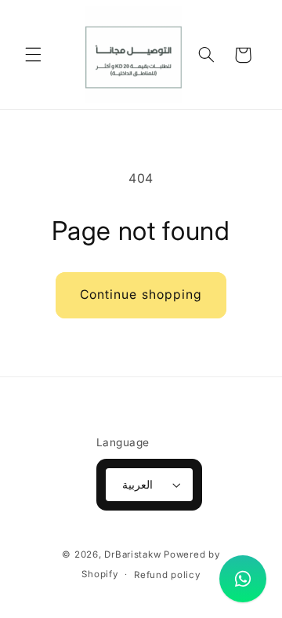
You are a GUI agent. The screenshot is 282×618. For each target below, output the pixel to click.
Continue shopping (141, 294)
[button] (33, 55)
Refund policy (167, 574)
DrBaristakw (132, 554)
